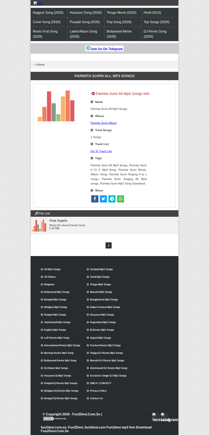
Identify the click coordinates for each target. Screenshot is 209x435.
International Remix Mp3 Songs (62, 345)
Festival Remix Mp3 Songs (105, 345)
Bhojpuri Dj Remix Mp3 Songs (61, 390)
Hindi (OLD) (152, 12)
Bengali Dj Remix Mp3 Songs (61, 398)
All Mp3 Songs (52, 269)
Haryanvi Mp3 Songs (102, 314)
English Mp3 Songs (55, 329)
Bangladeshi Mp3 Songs (104, 299)
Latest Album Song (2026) (83, 34)
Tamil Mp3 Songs (100, 276)
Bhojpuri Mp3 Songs (55, 307)
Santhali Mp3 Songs (101, 269)
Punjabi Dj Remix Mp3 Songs (60, 383)
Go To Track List (101, 151)
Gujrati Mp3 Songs (100, 337)
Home (40, 64)
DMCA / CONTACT (100, 383)
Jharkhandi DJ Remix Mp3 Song (108, 368)
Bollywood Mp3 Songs (57, 292)
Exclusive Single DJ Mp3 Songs (108, 375)
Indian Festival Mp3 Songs (105, 307)
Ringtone (49, 284)
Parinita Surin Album (104, 123)
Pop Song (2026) (119, 22)
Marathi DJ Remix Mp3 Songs (107, 360)
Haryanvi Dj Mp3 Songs (57, 375)
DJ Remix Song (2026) (155, 34)
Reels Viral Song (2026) (45, 34)
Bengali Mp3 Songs (55, 299)
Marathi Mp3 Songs (101, 292)
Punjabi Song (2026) (85, 22)
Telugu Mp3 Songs (100, 284)
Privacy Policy (98, 390)
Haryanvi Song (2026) (86, 12)
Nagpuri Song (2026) (48, 12)
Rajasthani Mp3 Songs (103, 322)
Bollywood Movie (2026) (119, 34)
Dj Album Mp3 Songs (56, 368)
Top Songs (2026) (156, 22)
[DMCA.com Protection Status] (55, 420)
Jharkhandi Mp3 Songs (57, 322)
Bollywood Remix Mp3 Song (60, 360)
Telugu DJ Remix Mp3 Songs (106, 353)
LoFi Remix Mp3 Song (56, 337)
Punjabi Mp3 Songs (55, 314)
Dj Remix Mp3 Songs (102, 329)
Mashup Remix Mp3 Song (58, 353)
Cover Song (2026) (46, 22)
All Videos (50, 276)
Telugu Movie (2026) (121, 12)
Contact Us (96, 398)
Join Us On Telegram (106, 49)
